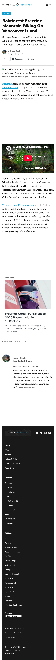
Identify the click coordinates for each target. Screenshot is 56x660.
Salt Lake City (13, 501)
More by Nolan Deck (27, 387)
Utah (7, 496)
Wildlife (8, 454)
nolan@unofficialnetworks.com (26, 366)
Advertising (9, 468)
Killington (9, 569)
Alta (6, 538)
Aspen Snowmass (12, 552)
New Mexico (10, 518)
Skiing (7, 445)
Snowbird (9, 587)
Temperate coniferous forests (18, 205)
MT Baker (9, 578)
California (9, 505)
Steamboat (9, 591)
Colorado (8, 483)
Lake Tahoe (12, 509)
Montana (8, 514)
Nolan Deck (15, 51)
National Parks (11, 459)
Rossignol (7, 83)
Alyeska (8, 543)
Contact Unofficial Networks (15, 633)
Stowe (7, 596)
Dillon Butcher (10, 87)
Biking (6, 14)
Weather (8, 450)
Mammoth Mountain (13, 574)
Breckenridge (10, 560)
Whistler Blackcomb (13, 605)
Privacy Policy (10, 637)
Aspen (10, 487)
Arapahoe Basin (11, 547)
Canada (17, 341)
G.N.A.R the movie (12, 463)
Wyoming (9, 523)
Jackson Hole (10, 565)
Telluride (11, 492)
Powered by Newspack (13, 650)
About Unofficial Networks (14, 628)
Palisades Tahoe (11, 583)
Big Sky (8, 556)
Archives (8, 613)
